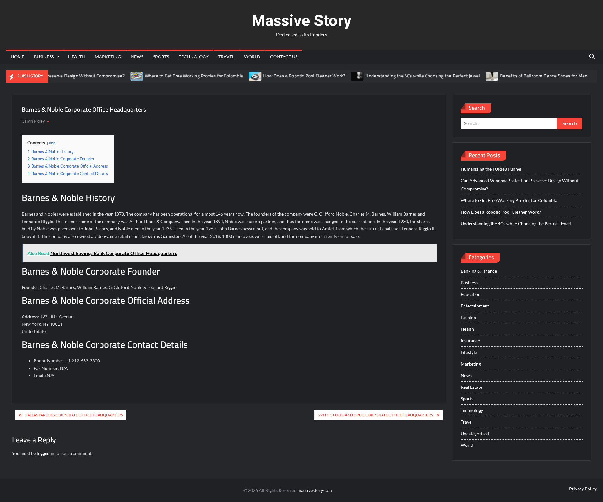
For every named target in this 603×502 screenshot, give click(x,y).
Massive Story (301, 21)
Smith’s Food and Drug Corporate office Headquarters (375, 415)
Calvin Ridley (33, 121)
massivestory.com (314, 490)
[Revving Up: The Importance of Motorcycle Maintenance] (590, 75)
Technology (194, 56)
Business (44, 56)
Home (17, 56)
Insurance (470, 340)
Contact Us (283, 56)
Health (76, 56)
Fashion (468, 317)
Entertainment (475, 305)
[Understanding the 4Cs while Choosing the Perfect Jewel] (348, 75)
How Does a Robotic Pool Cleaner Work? (294, 75)
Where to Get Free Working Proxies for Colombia (184, 75)
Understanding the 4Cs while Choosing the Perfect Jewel (413, 75)
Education (471, 294)
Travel (226, 56)
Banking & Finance (479, 271)
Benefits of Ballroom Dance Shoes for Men (534, 75)
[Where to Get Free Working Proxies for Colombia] (127, 75)
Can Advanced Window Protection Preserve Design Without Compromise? (520, 184)
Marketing (108, 56)
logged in (45, 453)
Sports (161, 56)
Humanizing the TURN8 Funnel (491, 169)
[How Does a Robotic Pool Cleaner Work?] (246, 75)
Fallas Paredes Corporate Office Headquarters (74, 415)
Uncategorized (475, 433)
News (137, 56)
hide (52, 143)
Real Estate (471, 387)
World (252, 56)
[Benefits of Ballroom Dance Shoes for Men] (482, 75)
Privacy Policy (583, 488)
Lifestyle (469, 352)
